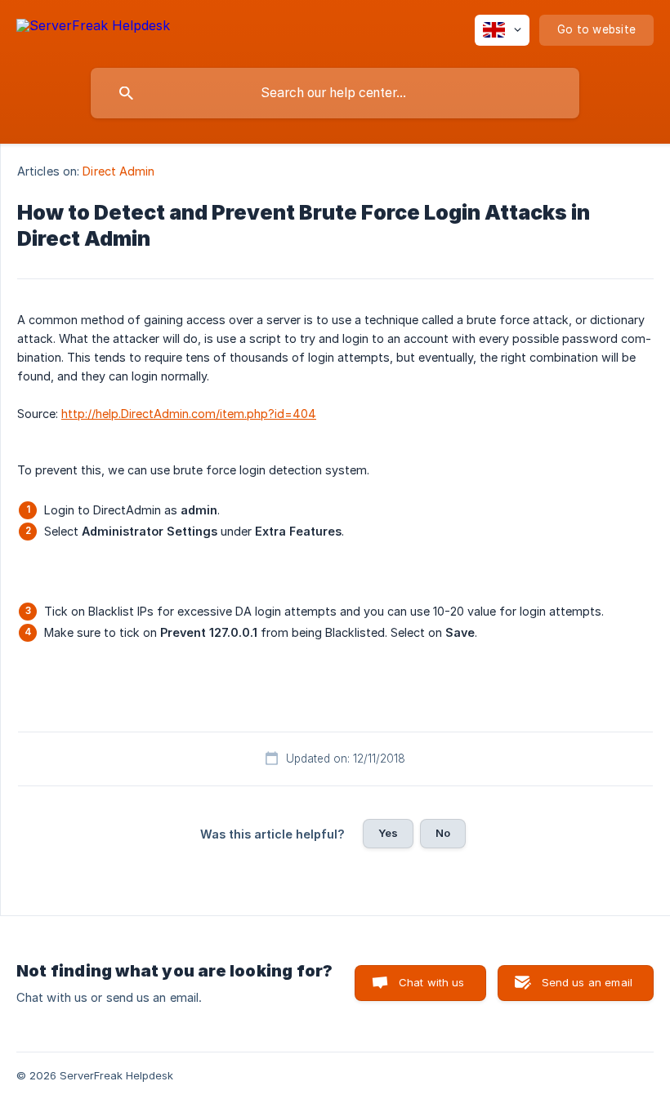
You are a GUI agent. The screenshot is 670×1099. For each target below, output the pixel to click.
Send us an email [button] (587, 982)
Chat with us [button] (432, 982)
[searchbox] (335, 93)
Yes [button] (388, 832)
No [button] (443, 832)
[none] (93, 28)
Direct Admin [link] (118, 171)
